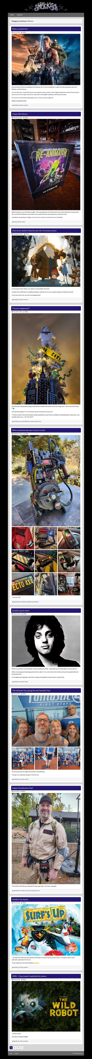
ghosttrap (25, 601)
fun (19, 105)
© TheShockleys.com (78, 1053)
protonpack (35, 601)
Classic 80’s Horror (20, 114)
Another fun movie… (20, 899)
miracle (36, 421)
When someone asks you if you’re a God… (29, 430)
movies (26, 105)
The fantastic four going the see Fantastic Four (31, 690)
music (26, 681)
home (21, 105)
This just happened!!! (21, 308)
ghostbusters (26, 421)
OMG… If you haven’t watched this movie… (29, 976)
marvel (22, 779)
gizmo (29, 601)
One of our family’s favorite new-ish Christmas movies (34, 230)
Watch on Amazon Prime (19, 101)
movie (23, 222)
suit (38, 890)
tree (40, 421)
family (15, 105)
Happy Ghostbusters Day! (22, 788)
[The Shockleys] (46, 11)
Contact (20, 15)
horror (19, 222)
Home (12, 15)
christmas (16, 421)
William (24, 32)
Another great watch (20, 610)
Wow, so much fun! (20, 29)
